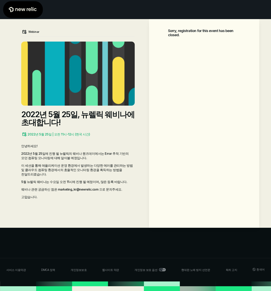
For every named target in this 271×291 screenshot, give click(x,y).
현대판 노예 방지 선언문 (195, 270)
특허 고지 (231, 270)
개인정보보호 (79, 270)
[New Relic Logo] (23, 9)
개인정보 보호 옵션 (146, 270)
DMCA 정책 (48, 270)
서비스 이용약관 (16, 270)
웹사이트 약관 (110, 270)
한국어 (261, 269)
